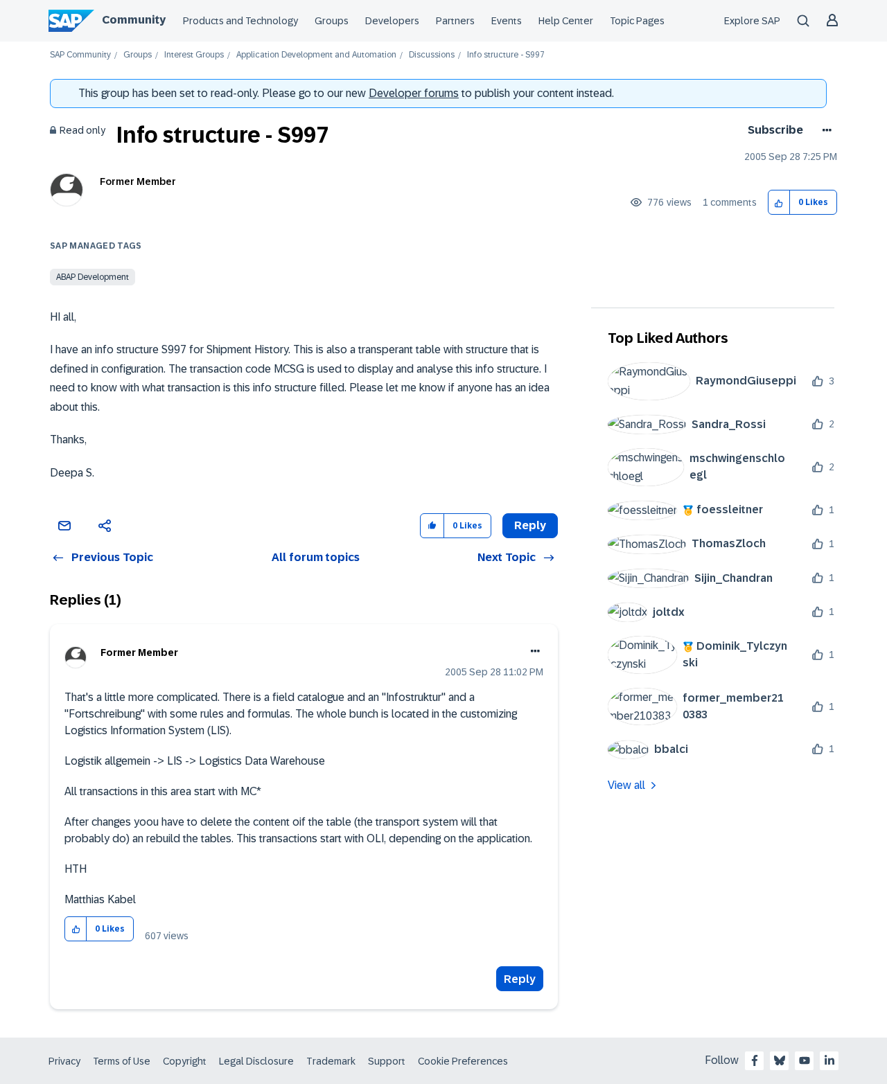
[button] (779, 202)
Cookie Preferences (463, 1061)
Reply (520, 979)
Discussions (432, 55)
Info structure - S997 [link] (506, 55)
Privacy (64, 1061)
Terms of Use (121, 1061)
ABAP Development (92, 277)
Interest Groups (194, 55)
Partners (455, 20)
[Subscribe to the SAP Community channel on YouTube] (804, 1060)
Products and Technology (240, 20)
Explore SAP (752, 20)
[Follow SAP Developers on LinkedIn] (829, 1060)
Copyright (185, 1061)
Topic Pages (637, 20)
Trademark (330, 1061)
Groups (332, 20)
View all (626, 785)
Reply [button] (530, 525)
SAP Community (80, 55)
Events (506, 20)
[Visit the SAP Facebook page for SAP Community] (754, 1060)
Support (386, 1061)
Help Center (565, 20)
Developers (392, 20)
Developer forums (414, 93)
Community (134, 20)
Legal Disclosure (256, 1061)
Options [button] (824, 130)
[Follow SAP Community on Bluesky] (779, 1060)
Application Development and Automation (316, 55)
